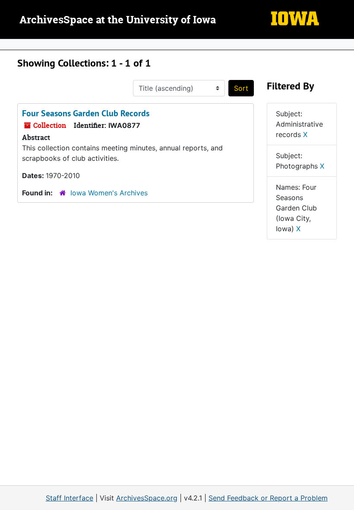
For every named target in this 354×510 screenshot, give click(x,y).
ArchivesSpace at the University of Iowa (117, 20)
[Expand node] (345, 44)
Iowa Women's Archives (109, 192)
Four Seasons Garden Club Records (85, 113)
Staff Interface (69, 498)
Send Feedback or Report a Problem (268, 498)
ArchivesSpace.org (146, 498)
